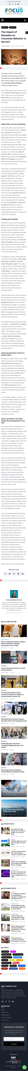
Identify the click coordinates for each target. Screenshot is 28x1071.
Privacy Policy (5, 1020)
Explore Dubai (6, 954)
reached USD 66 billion (12, 93)
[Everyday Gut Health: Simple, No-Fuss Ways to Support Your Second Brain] (6, 832)
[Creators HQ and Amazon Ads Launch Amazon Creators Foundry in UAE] (6, 853)
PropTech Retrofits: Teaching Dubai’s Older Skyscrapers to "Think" (18, 917)
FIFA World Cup (6, 957)
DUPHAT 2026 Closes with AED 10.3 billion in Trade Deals (18, 842)
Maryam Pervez (6, 46)
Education (5, 951)
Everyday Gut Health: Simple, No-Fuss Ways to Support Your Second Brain (18, 831)
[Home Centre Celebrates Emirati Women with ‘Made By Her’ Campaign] (6, 863)
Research (12, 27)
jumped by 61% (17, 193)
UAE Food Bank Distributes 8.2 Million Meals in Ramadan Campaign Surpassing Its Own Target (13, 643)
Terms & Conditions (6, 1017)
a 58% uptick (5, 271)
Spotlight (22, 965)
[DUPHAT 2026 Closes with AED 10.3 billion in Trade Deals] (6, 843)
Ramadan (5, 27)
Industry (13, 849)
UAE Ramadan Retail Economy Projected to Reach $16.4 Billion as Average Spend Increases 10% (12, 694)
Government (4, 639)
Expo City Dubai (17, 954)
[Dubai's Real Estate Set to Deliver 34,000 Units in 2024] (14, 808)
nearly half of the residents (11, 336)
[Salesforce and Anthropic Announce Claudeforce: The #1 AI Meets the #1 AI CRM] (6, 875)
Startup (4, 968)
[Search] (25, 20)
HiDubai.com (4, 1012)
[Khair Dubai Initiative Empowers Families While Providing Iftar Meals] (14, 759)
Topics (3, 1010)
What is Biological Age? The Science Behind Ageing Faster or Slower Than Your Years (18, 928)
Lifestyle (13, 892)
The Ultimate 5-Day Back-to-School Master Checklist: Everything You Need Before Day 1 (18, 896)
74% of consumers (10, 385)
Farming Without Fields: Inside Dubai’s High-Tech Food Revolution (18, 907)
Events (13, 839)
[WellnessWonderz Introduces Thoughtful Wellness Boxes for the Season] (14, 732)
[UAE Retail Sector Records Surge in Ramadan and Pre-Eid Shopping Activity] (14, 708)
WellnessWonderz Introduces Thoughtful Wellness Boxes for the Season (12, 745)
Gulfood (4, 960)
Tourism (22, 968)
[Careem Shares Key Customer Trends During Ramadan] (14, 657)
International (6, 962)
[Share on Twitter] (9, 574)
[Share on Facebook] (5, 574)
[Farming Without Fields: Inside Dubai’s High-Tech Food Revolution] (6, 907)
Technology (14, 870)
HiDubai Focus (12, 1066)
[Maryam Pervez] (14, 597)
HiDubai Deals (5, 1015)
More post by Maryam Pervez (13, 612)
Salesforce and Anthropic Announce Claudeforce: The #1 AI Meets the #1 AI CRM (19, 874)
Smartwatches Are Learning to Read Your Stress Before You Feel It (18, 939)
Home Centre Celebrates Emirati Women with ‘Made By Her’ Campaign (19, 863)
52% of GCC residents (19, 324)
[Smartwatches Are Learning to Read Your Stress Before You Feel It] (6, 940)
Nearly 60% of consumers (9, 363)
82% (18, 373)
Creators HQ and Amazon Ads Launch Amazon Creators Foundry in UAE (18, 853)
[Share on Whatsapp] (14, 574)
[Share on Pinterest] (18, 574)
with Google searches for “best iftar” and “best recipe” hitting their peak (13, 261)
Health (13, 827)
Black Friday (5, 97)
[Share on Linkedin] (23, 574)
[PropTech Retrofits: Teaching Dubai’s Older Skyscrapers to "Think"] (6, 917)
